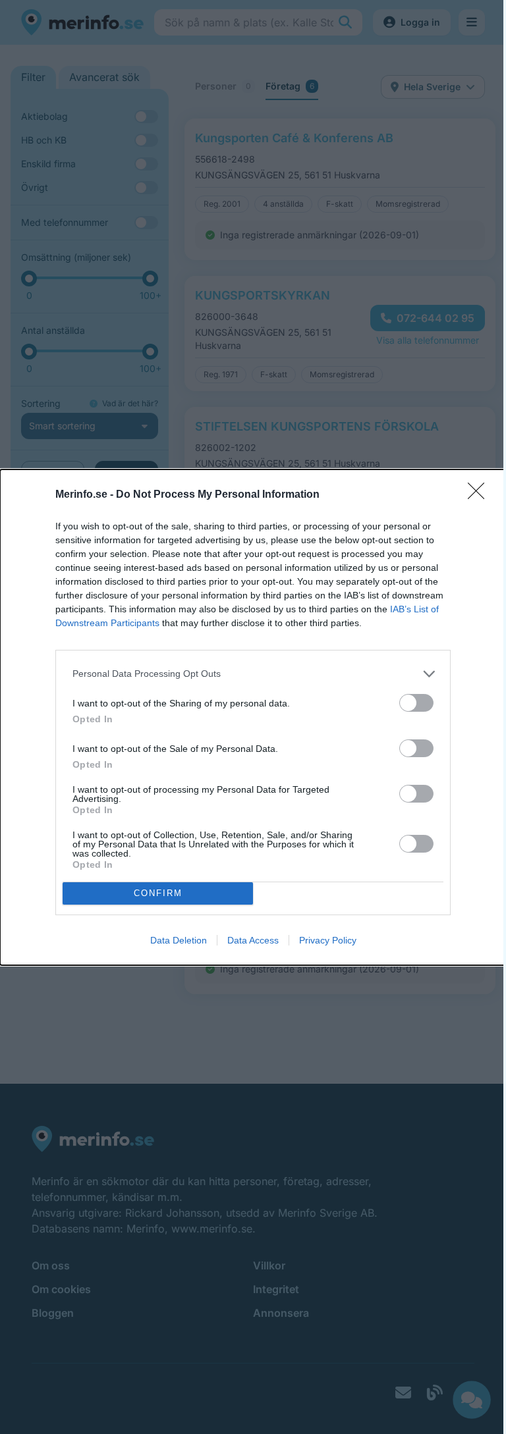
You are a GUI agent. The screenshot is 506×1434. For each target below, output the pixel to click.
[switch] (416, 703)
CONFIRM (158, 893)
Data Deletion (178, 940)
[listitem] (253, 674)
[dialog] (253, 717)
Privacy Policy (327, 940)
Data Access (253, 940)
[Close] (480, 495)
